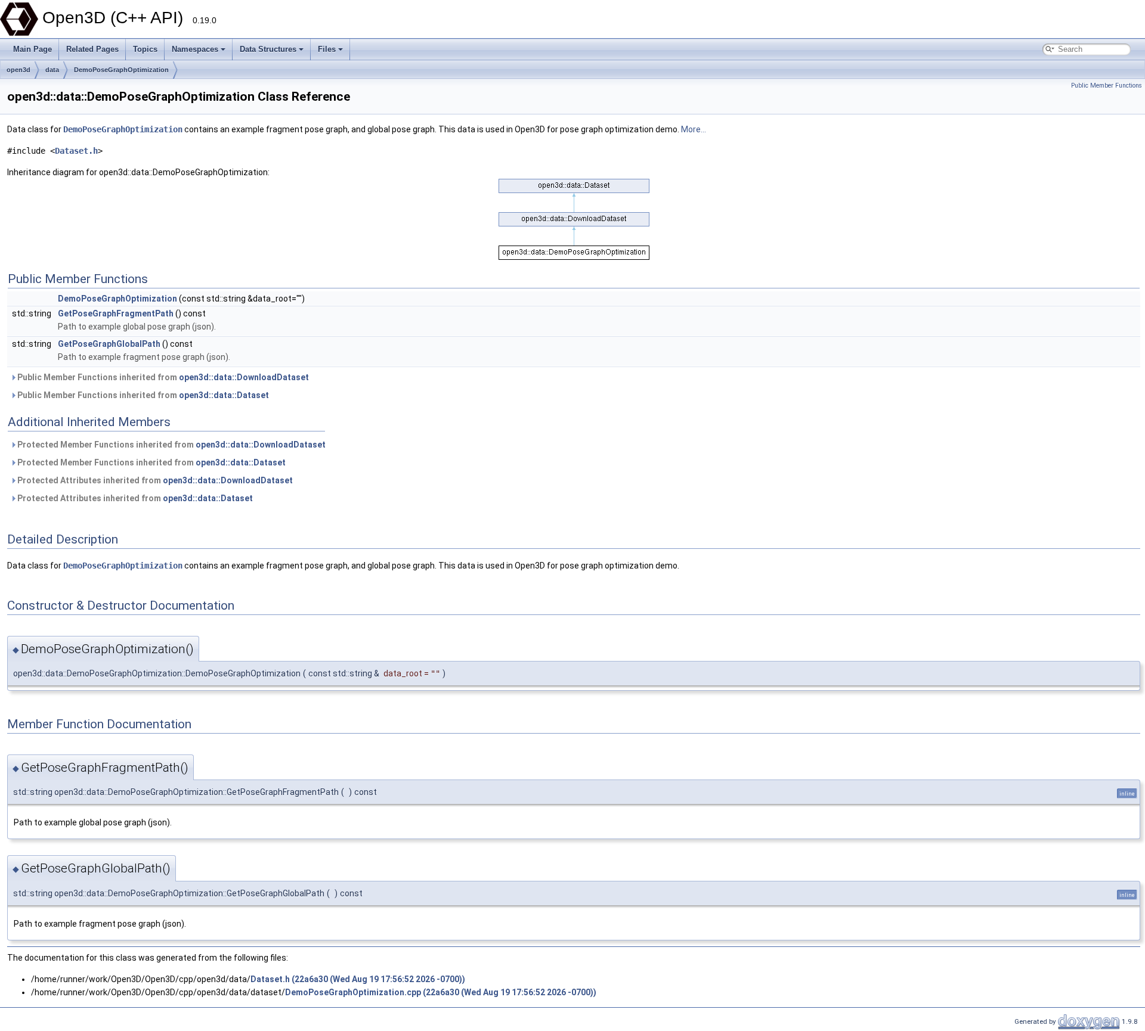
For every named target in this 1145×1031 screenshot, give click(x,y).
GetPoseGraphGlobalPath (109, 344)
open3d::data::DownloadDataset (244, 377)
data (52, 69)
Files (327, 49)
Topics (145, 49)
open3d (18, 69)
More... (693, 129)
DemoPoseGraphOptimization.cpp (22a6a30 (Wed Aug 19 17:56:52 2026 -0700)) (440, 992)
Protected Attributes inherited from (154, 480)
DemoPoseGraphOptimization (121, 69)
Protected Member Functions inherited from (171, 444)
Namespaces (195, 49)
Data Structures (268, 49)
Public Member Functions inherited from (162, 377)
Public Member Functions (1106, 85)
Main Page (32, 49)
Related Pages (92, 49)
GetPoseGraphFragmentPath (116, 313)
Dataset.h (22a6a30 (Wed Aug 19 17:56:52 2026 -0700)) (357, 979)
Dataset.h (76, 151)
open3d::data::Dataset (224, 395)
